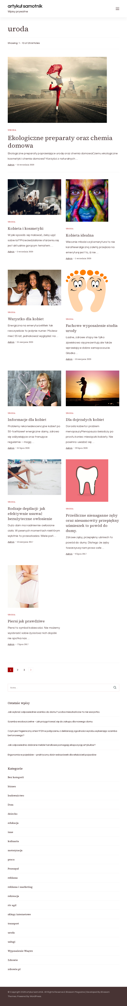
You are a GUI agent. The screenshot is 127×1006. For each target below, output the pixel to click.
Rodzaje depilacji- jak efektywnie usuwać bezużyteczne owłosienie (30, 513)
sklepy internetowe (19, 914)
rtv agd (12, 905)
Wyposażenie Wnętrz (20, 951)
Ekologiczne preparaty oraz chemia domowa (60, 142)
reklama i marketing (20, 887)
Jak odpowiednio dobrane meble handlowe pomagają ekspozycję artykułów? (52, 745)
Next (30, 670)
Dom (10, 804)
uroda (12, 130)
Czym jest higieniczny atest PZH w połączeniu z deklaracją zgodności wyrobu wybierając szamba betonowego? (62, 733)
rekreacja (13, 896)
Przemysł (13, 868)
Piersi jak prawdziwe (26, 621)
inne (10, 832)
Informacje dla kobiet (27, 419)
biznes (12, 786)
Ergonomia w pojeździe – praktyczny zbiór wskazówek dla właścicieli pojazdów (52, 754)
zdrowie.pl (14, 969)
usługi (11, 941)
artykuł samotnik (25, 6)
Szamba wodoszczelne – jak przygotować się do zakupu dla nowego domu (50, 721)
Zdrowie (13, 960)
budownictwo (16, 795)
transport (13, 923)
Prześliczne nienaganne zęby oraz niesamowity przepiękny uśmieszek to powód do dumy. (92, 523)
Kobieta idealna (80, 235)
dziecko (12, 813)
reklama (13, 877)
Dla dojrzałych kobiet (85, 419)
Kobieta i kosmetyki (25, 228)
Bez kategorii (16, 777)
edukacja (13, 823)
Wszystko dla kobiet (26, 318)
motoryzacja (15, 850)
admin (11, 165)
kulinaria (13, 841)
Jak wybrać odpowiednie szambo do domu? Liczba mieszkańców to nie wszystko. (54, 712)
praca (11, 859)
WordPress (35, 996)
